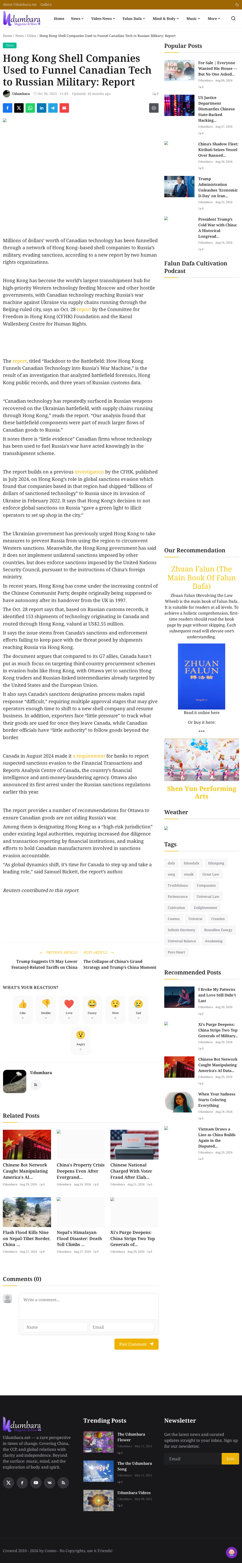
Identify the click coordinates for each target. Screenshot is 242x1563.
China (31, 35)
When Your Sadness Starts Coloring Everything (216, 1099)
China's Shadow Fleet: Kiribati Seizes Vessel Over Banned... (218, 149)
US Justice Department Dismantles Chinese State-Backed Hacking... (216, 109)
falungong (216, 863)
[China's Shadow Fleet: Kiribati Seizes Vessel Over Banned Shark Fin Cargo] (179, 151)
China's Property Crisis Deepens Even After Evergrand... (80, 1171)
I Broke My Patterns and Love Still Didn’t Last (217, 995)
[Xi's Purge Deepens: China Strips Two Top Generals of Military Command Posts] (179, 1032)
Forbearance (178, 896)
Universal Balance (182, 941)
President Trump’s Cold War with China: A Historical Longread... (217, 228)
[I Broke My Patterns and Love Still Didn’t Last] (179, 997)
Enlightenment (205, 907)
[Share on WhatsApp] (30, 108)
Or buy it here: (202, 722)
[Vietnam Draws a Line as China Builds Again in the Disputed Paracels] (179, 1137)
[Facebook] (22, 1482)
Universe (195, 918)
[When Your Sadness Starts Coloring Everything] (179, 1101)
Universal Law (208, 896)
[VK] (49, 1482)
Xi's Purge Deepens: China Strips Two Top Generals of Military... (218, 1030)
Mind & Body (164, 18)
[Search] (233, 18)
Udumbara (41, 1072)
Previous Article (61, 952)
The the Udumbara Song (134, 1466)
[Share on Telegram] (53, 108)
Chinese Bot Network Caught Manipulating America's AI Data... (218, 1065)
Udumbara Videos (134, 1492)
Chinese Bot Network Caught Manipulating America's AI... (25, 1171)
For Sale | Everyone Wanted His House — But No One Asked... (217, 68)
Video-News (101, 18)
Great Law (211, 874)
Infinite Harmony (181, 930)
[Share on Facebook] (7, 108)
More (212, 18)
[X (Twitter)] (8, 1482)
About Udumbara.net (20, 4)
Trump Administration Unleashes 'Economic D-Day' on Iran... (218, 187)
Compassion (206, 885)
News (75, 18)
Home (59, 18)
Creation (218, 918)
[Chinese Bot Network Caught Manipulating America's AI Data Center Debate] (179, 1067)
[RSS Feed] (35, 1084)
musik (189, 874)
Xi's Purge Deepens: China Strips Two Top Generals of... (132, 1238)
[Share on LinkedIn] (41, 108)
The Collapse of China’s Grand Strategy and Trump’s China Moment (119, 964)
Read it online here (202, 712)
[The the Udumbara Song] (98, 1471)
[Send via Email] (64, 108)
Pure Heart (176, 952)
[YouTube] (36, 1482)
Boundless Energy (218, 930)
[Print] (154, 108)
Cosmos (174, 918)
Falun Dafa (132, 18)
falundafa (191, 863)
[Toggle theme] (237, 5)
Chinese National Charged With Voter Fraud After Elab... (131, 1171)
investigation (89, 472)
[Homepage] (22, 18)
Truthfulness (178, 885)
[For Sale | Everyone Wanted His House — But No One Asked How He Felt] (179, 70)
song (171, 874)
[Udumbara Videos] (98, 1500)
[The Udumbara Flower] (98, 1442)
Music (191, 18)
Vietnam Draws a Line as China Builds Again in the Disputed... (217, 1137)
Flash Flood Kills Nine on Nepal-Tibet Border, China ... (26, 1238)
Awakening (214, 941)
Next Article (95, 952)
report (84, 309)
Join (230, 1458)
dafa (171, 863)
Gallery (46, 4)
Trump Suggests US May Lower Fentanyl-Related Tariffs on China (44, 964)
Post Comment (133, 1344)
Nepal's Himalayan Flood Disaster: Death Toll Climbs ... (79, 1238)
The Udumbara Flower (131, 1437)
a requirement (89, 756)
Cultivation (176, 907)
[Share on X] (19, 108)
